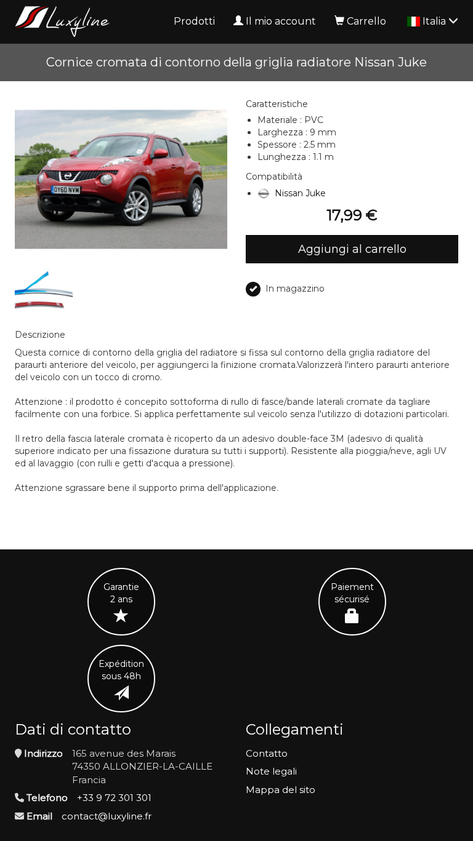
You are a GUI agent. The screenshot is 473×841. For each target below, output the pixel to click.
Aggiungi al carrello (352, 249)
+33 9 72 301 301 (114, 797)
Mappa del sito (280, 789)
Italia (435, 21)
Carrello (366, 21)
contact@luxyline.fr (107, 816)
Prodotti (194, 21)
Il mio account (281, 21)
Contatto (267, 753)
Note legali (271, 771)
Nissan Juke (300, 193)
